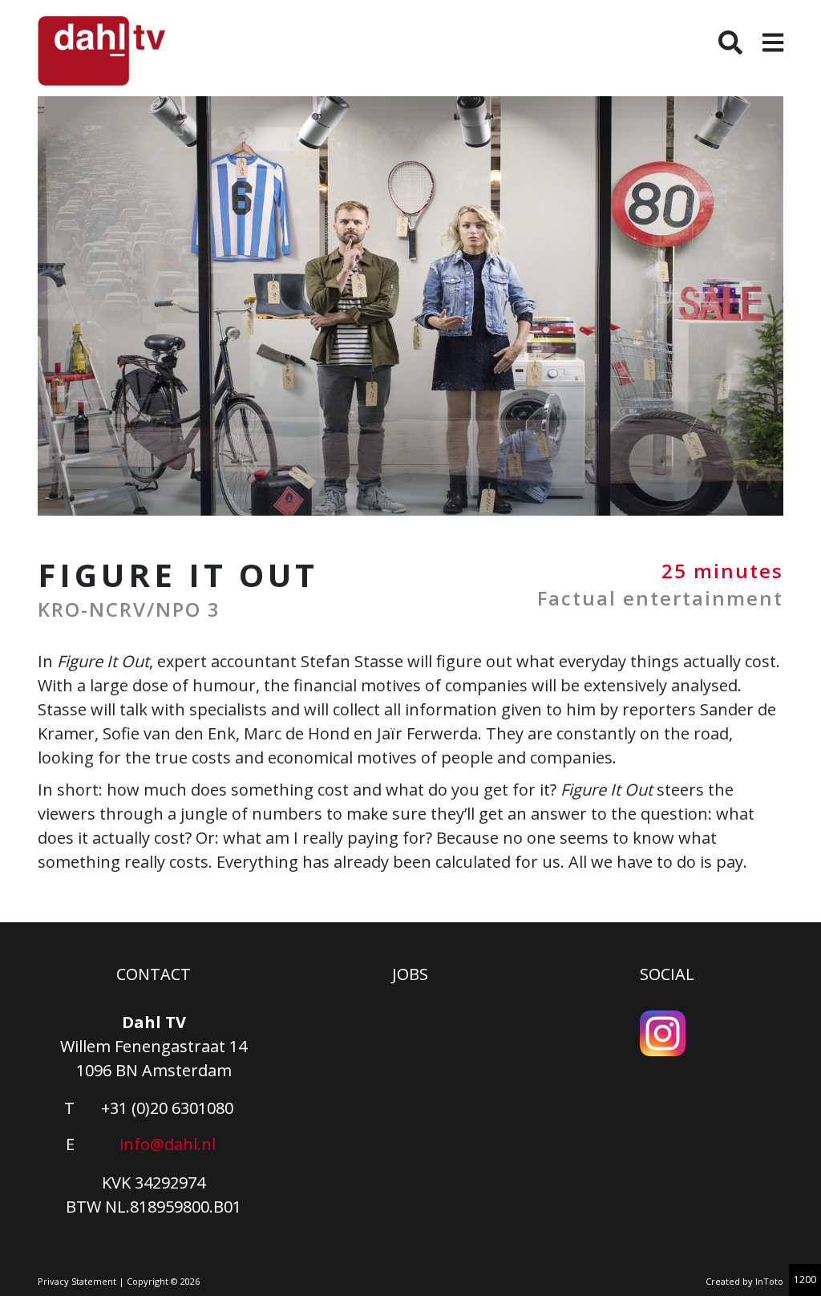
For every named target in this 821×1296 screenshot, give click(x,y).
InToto (769, 1281)
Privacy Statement (77, 1281)
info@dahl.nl (167, 1144)
